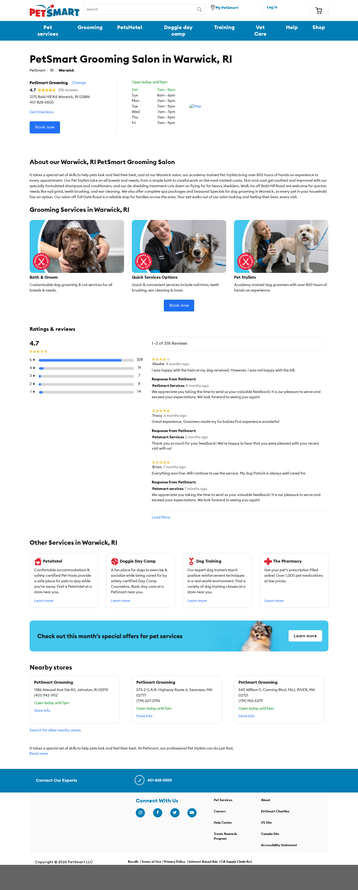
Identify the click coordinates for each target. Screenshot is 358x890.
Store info (42, 711)
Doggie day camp (178, 30)
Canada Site (270, 833)
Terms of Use (151, 861)
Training (224, 27)
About (265, 800)
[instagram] (140, 813)
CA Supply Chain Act (236, 861)
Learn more (43, 601)
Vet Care (260, 30)
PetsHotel (129, 27)
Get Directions (41, 112)
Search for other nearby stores (55, 730)
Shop (318, 27)
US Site (266, 822)
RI (52, 70)
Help (292, 27)
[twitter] (174, 813)
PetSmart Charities (275, 811)
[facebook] (157, 813)
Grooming (90, 27)
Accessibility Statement (279, 845)
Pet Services (223, 800)
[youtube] (191, 813)
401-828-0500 (159, 780)
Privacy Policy (174, 861)
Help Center (223, 822)
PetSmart (37, 70)
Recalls (133, 861)
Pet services (47, 30)
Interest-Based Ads (203, 861)
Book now (45, 127)
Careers (220, 811)
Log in (272, 7)
